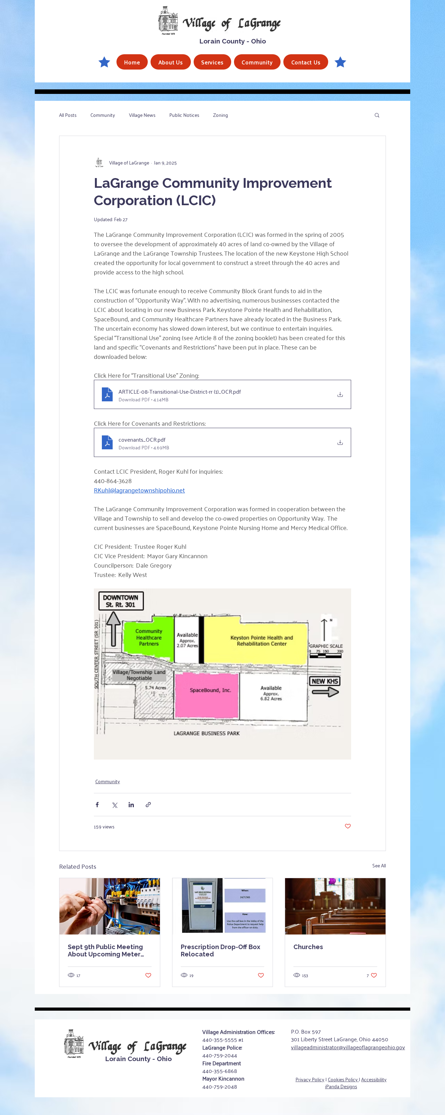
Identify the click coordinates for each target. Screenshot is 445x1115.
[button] (171, 62)
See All (379, 865)
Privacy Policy (310, 1079)
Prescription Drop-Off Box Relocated (220, 950)
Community (102, 114)
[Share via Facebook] (97, 804)
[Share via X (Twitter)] (114, 804)
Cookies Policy (343, 1079)
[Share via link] (148, 804)
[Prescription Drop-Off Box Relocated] (222, 906)
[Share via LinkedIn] (131, 804)
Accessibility (374, 1079)
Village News (142, 114)
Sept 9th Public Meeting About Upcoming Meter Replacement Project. (105, 950)
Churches (308, 946)
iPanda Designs (341, 1086)
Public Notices (184, 114)
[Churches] (335, 906)
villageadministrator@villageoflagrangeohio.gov (348, 1047)
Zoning (220, 114)
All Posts (67, 114)
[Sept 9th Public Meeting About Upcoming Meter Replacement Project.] (109, 906)
